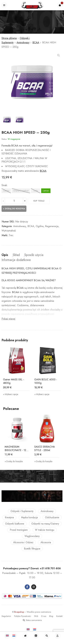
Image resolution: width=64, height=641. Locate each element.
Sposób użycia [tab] (33, 255)
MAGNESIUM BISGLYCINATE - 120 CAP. (16, 450)
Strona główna (9, 38)
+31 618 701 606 (50, 568)
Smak (4, 185)
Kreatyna (9, 517)
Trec (11, 235)
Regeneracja (51, 226)
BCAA (35, 42)
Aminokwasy (23, 42)
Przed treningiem (19, 530)
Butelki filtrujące (32, 548)
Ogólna (39, 226)
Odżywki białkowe (14, 523)
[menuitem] (7, 635)
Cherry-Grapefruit (20, 190)
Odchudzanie (52, 517)
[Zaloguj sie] (57, 635)
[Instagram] (33, 586)
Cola (36, 190)
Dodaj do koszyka (15, 208)
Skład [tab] (16, 255)
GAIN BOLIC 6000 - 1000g (45, 381)
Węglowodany (32, 536)
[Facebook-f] (27, 586)
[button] (58, 55)
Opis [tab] (5, 255)
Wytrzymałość (9, 230)
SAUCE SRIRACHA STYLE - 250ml (44, 448)
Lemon (46, 190)
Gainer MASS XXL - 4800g (13, 381)
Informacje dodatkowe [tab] (16, 260)
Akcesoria (46, 542)
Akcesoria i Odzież (23, 542)
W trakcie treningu (44, 530)
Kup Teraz (38, 200)
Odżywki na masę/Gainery (45, 523)
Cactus (6, 190)
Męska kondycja (29, 517)
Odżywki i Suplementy (22, 511)
